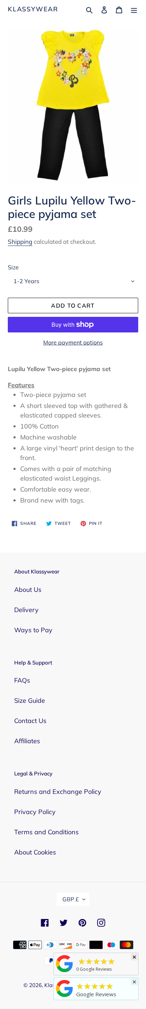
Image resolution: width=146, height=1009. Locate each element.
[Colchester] (64, 972)
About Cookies (35, 852)
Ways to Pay (33, 630)
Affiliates (27, 741)
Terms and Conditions (46, 832)
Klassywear (33, 9)
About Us (27, 589)
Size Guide (29, 700)
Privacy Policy (35, 812)
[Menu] (134, 9)
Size (13, 267)
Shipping (20, 241)
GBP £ (70, 899)
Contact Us (30, 721)
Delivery (26, 610)
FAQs (22, 680)
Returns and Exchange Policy (57, 791)
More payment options (73, 342)
